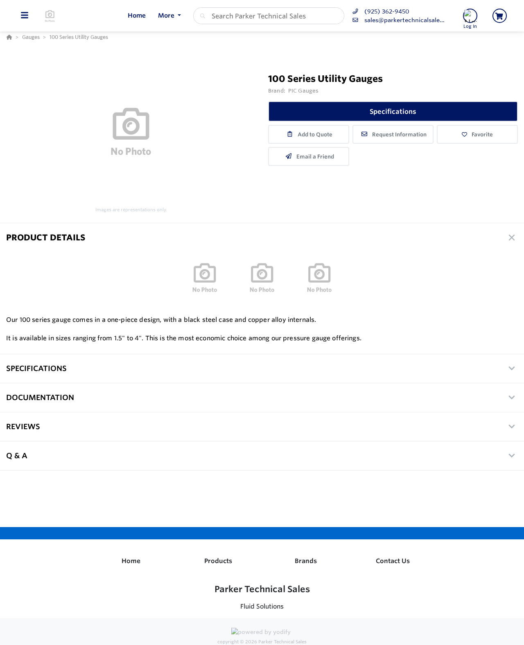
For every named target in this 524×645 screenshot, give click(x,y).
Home (131, 561)
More (167, 15)
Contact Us (393, 561)
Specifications (393, 111)
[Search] (201, 16)
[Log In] (470, 16)
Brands (306, 561)
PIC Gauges (303, 90)
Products (218, 561)
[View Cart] (499, 16)
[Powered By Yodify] (262, 633)
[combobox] (269, 16)
